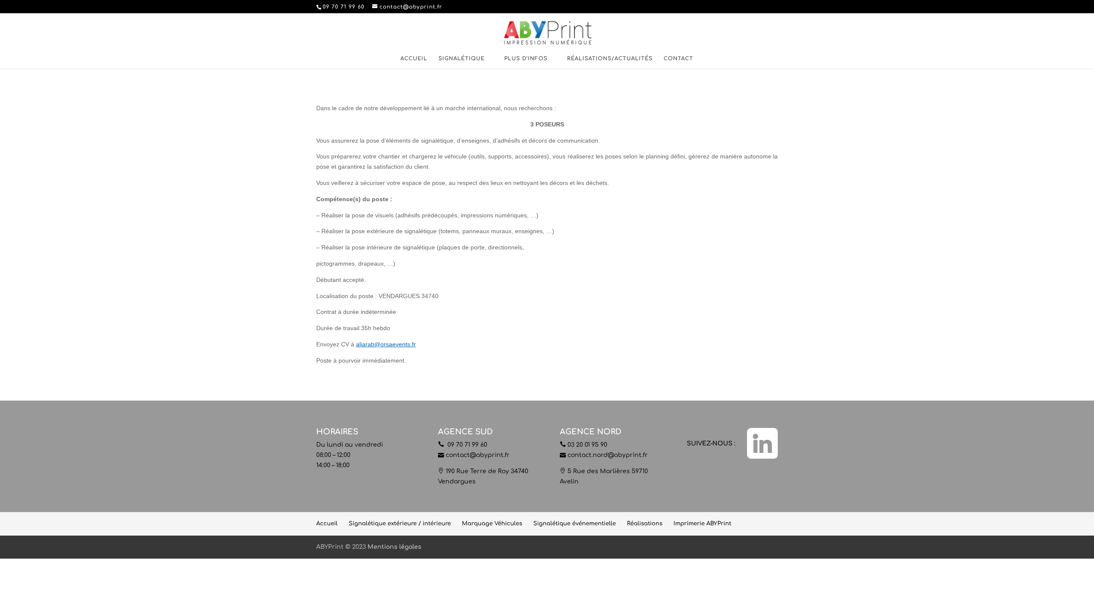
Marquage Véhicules (492, 524)
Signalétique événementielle (574, 524)
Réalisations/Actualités (610, 59)
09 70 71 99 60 (466, 445)
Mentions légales (394, 547)
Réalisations (644, 524)
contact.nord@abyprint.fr (608, 455)
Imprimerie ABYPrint (702, 524)
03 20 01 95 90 (587, 445)
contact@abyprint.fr (478, 455)
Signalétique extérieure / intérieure (400, 524)
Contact (678, 59)
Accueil (413, 59)
